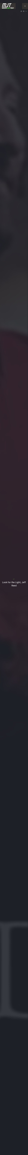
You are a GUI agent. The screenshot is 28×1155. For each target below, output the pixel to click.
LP (14, 579)
